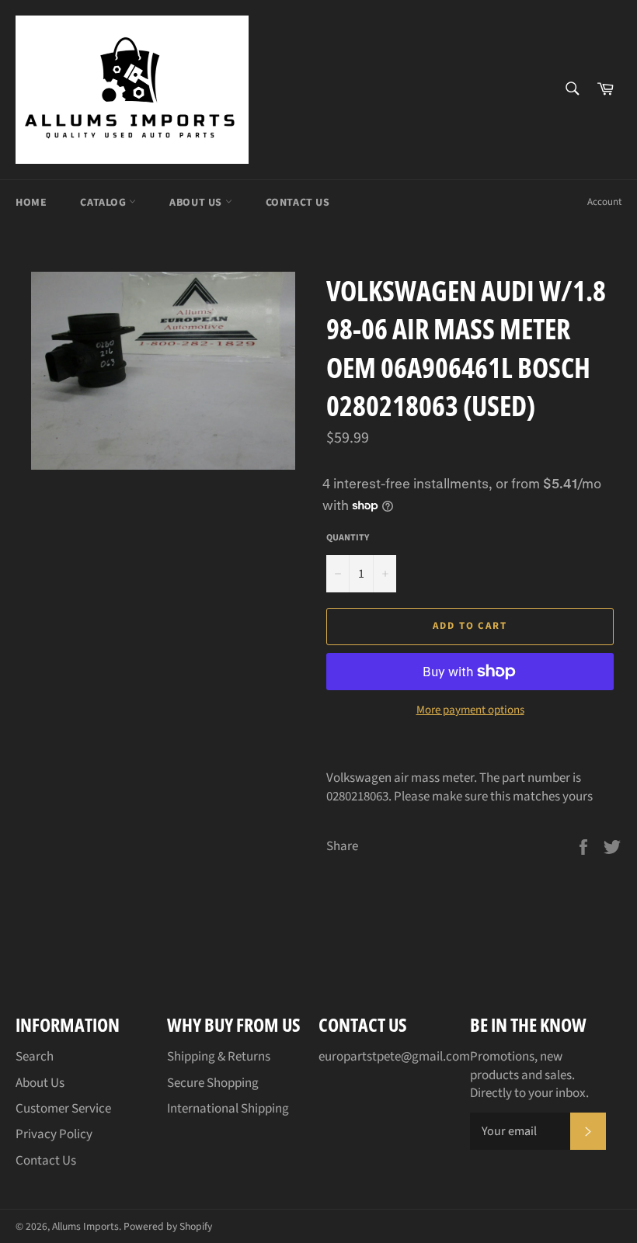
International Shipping (228, 1108)
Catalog (104, 202)
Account (604, 202)
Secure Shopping (213, 1083)
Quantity (347, 538)
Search (35, 1056)
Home (31, 202)
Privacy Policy (54, 1134)
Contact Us (298, 202)
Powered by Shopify (168, 1226)
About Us (197, 202)
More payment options (470, 710)
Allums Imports (85, 1226)
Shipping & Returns (218, 1056)
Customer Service (63, 1108)
